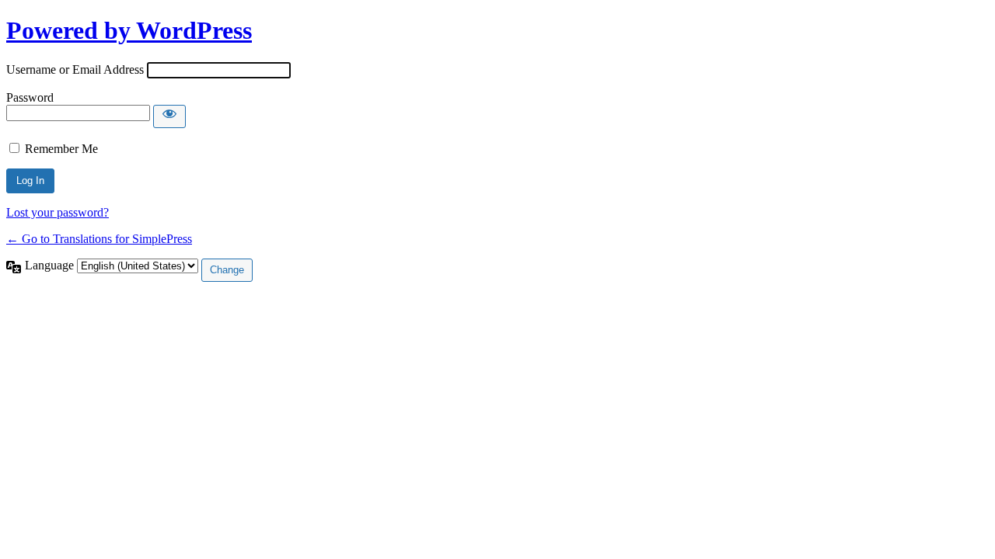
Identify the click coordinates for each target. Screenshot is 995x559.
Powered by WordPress (129, 30)
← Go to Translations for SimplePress (99, 238)
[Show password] (169, 116)
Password (30, 97)
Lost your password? (57, 212)
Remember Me (61, 148)
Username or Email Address (75, 69)
